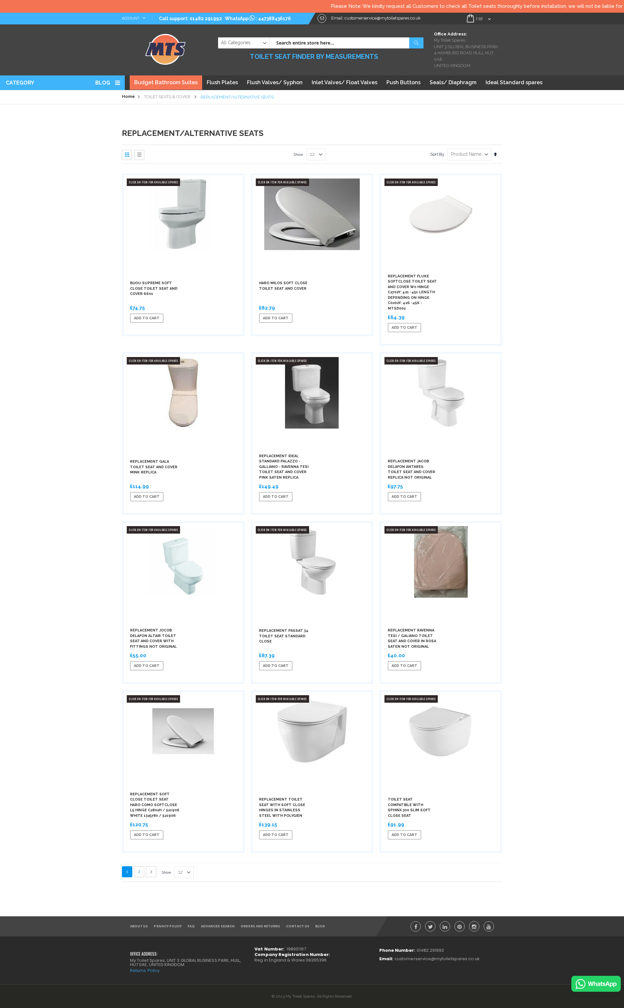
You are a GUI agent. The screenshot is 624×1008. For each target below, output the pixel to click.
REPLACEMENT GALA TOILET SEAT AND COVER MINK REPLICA (153, 466)
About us (139, 926)
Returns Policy (145, 970)
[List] (139, 155)
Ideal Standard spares (514, 82)
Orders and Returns (260, 926)
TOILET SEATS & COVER (167, 97)
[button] (193, 318)
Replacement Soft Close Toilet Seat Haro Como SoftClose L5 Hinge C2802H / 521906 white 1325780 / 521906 (154, 805)
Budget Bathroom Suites (166, 82)
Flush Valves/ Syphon (275, 82)
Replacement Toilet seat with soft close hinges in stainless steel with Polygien (282, 807)
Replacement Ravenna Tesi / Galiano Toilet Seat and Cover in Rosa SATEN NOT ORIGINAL (412, 638)
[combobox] (346, 42)
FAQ (191, 926)
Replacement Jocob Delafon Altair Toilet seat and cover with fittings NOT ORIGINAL (153, 638)
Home (128, 96)
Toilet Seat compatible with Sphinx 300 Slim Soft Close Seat (409, 807)
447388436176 (274, 18)
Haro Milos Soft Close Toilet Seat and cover (283, 286)
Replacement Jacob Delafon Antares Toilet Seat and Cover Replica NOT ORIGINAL (411, 469)
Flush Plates (222, 82)
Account (131, 18)
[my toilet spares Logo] (165, 47)
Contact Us (297, 926)
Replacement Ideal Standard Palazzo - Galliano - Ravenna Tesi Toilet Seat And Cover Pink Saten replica (283, 467)
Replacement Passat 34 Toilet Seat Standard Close (283, 636)
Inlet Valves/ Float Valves (344, 82)
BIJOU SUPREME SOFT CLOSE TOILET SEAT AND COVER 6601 (153, 288)
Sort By (437, 154)
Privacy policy (168, 926)
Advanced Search (218, 926)
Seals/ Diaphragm (453, 82)
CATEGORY (20, 83)
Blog (102, 83)
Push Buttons (403, 82)
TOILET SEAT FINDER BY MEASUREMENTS (314, 56)
